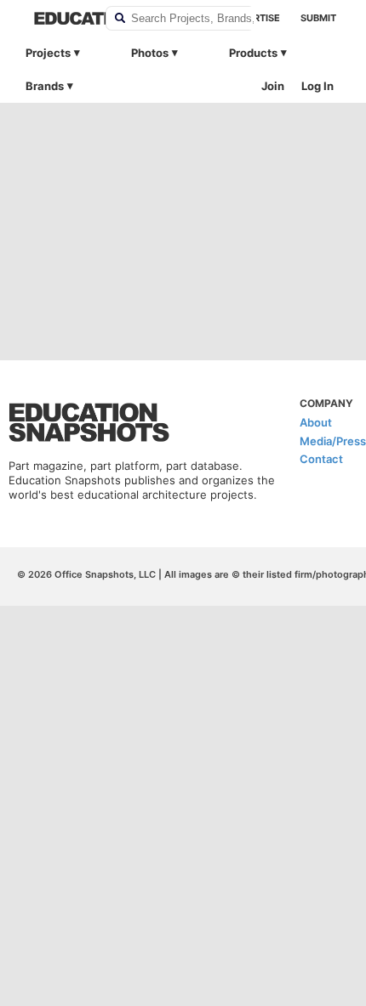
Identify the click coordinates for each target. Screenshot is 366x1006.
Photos (150, 52)
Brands (45, 86)
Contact (321, 459)
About (316, 422)
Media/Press (333, 441)
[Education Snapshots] (58, 18)
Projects (48, 52)
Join (272, 86)
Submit (318, 18)
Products (253, 52)
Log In (317, 86)
